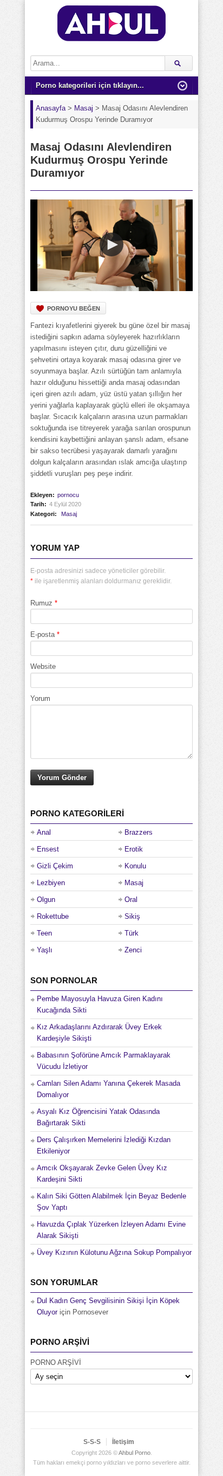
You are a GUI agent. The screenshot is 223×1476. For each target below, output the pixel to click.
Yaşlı (45, 950)
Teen (44, 933)
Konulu (135, 866)
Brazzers (138, 832)
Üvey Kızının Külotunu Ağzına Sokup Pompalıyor (114, 1252)
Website (43, 666)
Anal (44, 832)
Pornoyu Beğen (73, 308)
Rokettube (53, 916)
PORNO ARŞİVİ (55, 1362)
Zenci (133, 950)
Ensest (48, 849)
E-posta (42, 634)
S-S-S (92, 1442)
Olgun (46, 899)
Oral (130, 899)
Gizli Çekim (55, 866)
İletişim (123, 1442)
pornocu (68, 495)
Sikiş (132, 916)
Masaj (69, 514)
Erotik (133, 849)
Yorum (40, 698)
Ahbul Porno (134, 1452)
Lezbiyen (51, 883)
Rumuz (41, 603)
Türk (131, 933)
